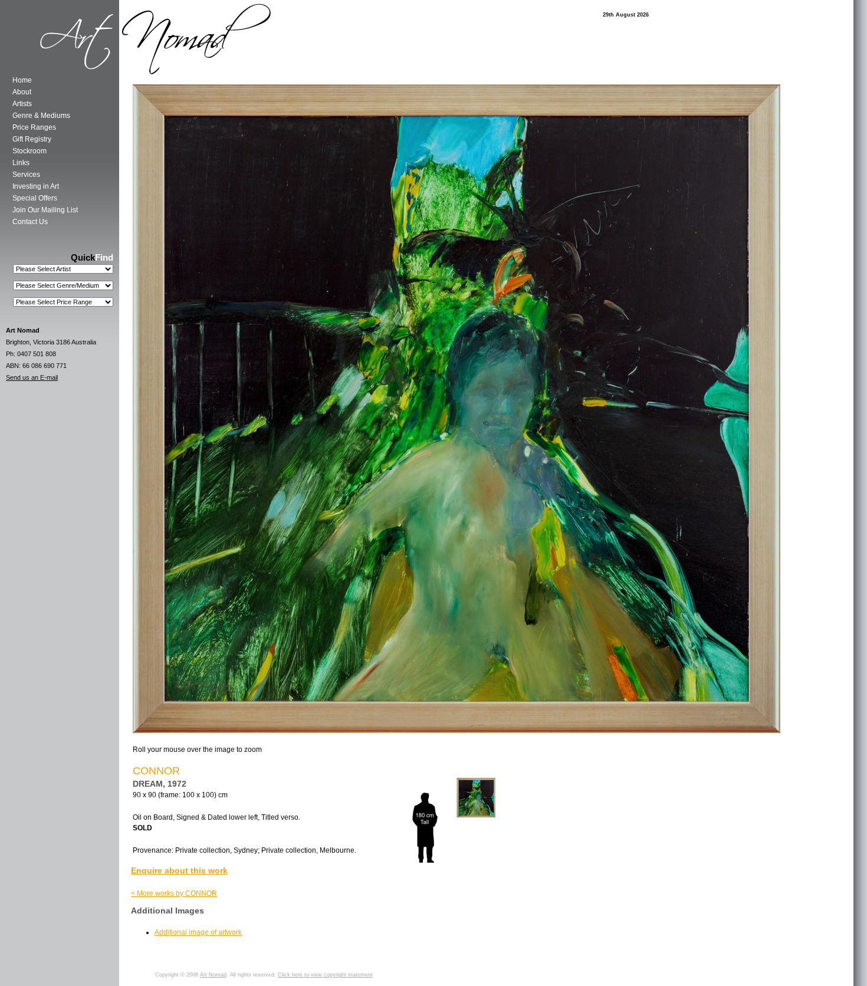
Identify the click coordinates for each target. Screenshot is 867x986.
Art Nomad (213, 975)
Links (20, 163)
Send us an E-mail (32, 377)
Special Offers (34, 198)
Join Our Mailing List (45, 210)
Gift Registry (31, 139)
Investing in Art (35, 186)
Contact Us (30, 222)
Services (26, 174)
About (21, 92)
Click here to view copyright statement (325, 975)
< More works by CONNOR (174, 893)
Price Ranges (34, 127)
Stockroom (29, 151)
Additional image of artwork (198, 932)
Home (22, 80)
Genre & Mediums (41, 115)
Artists (22, 104)
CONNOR (156, 771)
